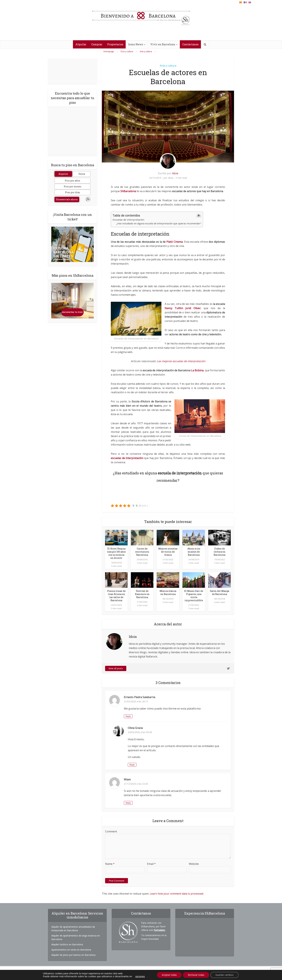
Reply (128, 716)
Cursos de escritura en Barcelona (142, 551)
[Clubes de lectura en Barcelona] (219, 537)
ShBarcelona (128, 191)
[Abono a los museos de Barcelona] (193, 537)
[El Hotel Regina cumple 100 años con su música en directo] (116, 537)
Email (151, 864)
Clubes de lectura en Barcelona (219, 551)
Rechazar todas (196, 974)
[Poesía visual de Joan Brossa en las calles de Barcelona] (116, 580)
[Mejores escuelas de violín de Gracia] (168, 537)
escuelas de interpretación (127, 458)
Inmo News (135, 44)
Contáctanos (190, 44)
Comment (111, 831)
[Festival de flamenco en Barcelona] (142, 580)
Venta (81, 173)
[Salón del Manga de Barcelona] (219, 580)
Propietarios (115, 44)
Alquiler (63, 173)
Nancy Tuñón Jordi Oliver (183, 308)
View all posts (116, 668)
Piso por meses (72, 186)
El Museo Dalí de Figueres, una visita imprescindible (193, 595)
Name (110, 864)
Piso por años (72, 180)
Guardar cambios (224, 974)
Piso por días (72, 192)
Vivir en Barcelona (162, 44)
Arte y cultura (168, 65)
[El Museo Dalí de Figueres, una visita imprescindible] (193, 580)
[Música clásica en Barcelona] (168, 580)
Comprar (96, 44)
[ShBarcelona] (141, 16)
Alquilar (80, 44)
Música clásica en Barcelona (168, 592)
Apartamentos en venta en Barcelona (71, 949)
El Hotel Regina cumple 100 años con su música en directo (116, 553)
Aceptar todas (169, 974)
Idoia (175, 173)
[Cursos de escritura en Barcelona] (142, 537)
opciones (140, 976)
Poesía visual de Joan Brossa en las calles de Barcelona (116, 595)
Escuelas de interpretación (128, 219)
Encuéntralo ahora (67, 199)
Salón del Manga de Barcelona (219, 592)
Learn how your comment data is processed (176, 893)
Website (194, 864)
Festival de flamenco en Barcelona (142, 594)
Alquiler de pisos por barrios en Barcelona (73, 954)
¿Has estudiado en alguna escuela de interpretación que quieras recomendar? (158, 223)
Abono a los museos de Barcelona (193, 551)
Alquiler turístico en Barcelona (67, 944)
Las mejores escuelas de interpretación (180, 361)
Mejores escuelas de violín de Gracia (168, 551)
